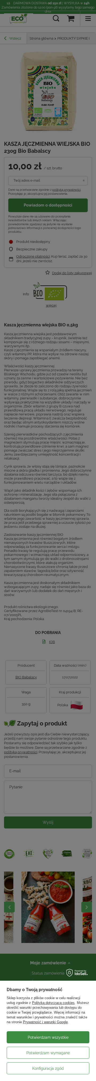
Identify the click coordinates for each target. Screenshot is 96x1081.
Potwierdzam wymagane (48, 1053)
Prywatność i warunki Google (45, 1022)
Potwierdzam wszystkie (48, 1037)
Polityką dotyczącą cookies (53, 1003)
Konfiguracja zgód (48, 1068)
